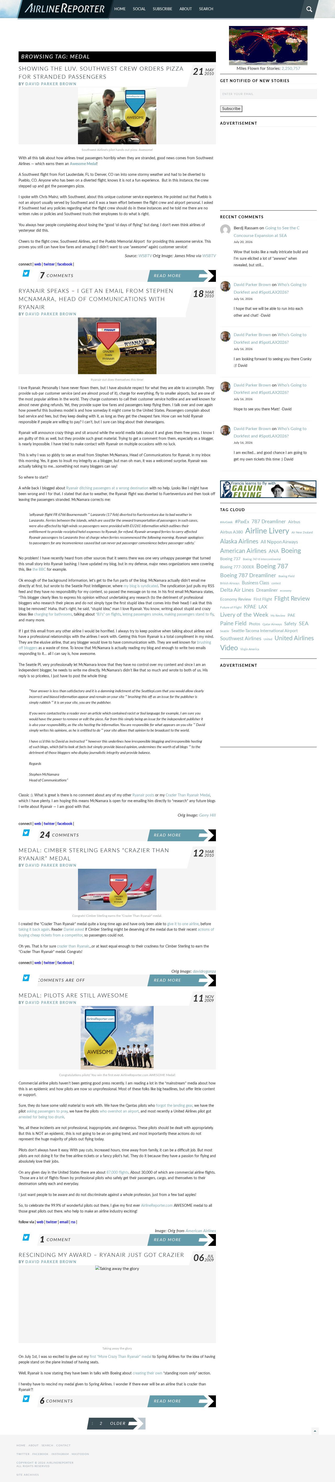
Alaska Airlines (239, 541)
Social (139, 9)
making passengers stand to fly (189, 614)
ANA (274, 551)
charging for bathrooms (53, 614)
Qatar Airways (272, 624)
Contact (63, 1445)
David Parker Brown (51, 84)
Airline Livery (267, 531)
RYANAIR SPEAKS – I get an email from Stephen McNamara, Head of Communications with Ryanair (96, 299)
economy (286, 590)
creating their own (147, 1373)
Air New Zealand (302, 532)
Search (206, 9)
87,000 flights (118, 1172)
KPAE (250, 607)
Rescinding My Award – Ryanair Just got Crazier (101, 1255)
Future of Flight (231, 607)
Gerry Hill (207, 815)
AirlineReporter (153, 1206)
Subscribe (162, 9)
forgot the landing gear (174, 1106)
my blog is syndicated (141, 586)
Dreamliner (267, 590)
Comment (55, 1240)
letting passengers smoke (142, 614)
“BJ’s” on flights (108, 614)
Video (229, 648)
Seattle (224, 631)
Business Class (255, 583)
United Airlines (294, 638)
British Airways (229, 583)
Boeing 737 (230, 559)
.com (169, 1206)
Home (120, 9)
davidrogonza (204, 971)
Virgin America (249, 649)
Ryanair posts (143, 795)
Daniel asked (74, 929)
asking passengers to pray (47, 1111)
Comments (57, 276)
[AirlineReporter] (65, 9)
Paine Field (233, 623)
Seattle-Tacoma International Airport (264, 631)
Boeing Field (286, 576)
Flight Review (292, 599)
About (186, 9)
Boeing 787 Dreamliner (248, 575)
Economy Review (235, 599)
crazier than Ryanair (73, 946)
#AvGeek (226, 522)
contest (276, 583)
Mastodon (80, 1454)
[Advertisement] (117, 38)
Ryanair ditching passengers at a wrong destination (107, 488)
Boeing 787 (272, 566)
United (268, 639)
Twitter (23, 1454)
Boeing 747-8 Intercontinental (262, 559)
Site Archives (27, 1475)
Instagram (60, 1454)
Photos (254, 624)
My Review (278, 615)
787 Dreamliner (269, 521)
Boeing (291, 551)
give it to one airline (183, 924)
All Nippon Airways (279, 542)
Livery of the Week (244, 615)
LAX (263, 607)
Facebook (40, 1454)
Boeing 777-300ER (237, 567)
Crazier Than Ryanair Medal (188, 795)
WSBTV (145, 256)
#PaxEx (242, 522)
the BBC (39, 569)
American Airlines (201, 1231)
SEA (304, 623)
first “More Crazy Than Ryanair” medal (120, 1357)
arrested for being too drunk (41, 1117)
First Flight (263, 599)
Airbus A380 (231, 532)
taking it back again (34, 929)
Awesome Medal (83, 164)
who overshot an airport (119, 1111)
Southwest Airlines (240, 638)
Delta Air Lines (237, 590)
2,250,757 (291, 68)
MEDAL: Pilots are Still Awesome (74, 995)
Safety (290, 624)
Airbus (294, 522)
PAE (291, 615)
